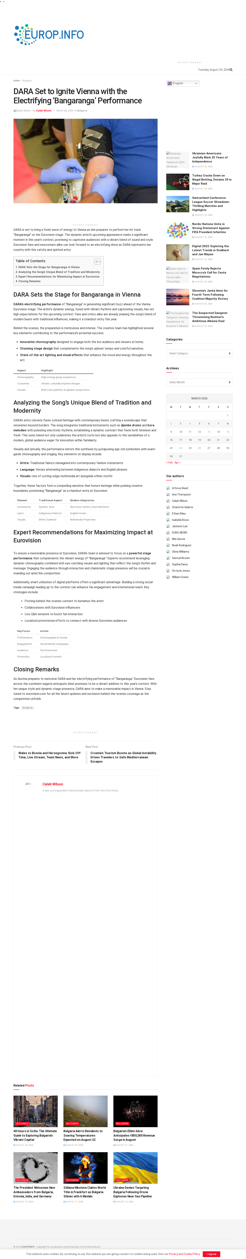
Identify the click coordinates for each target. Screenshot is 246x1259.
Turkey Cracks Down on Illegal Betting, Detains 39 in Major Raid (212, 179)
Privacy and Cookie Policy (184, 1254)
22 (227, 439)
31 (180, 456)
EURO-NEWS (179, 532)
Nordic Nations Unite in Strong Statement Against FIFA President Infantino (211, 228)
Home (16, 80)
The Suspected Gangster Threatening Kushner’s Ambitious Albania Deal (210, 317)
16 (171, 439)
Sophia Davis (180, 564)
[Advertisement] (190, 31)
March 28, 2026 (65, 110)
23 (171, 448)
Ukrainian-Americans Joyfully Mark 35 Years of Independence (210, 157)
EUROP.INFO (28, 1247)
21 (218, 439)
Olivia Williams (180, 551)
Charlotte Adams (182, 507)
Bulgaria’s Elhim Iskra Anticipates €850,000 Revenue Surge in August (134, 1135)
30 (171, 456)
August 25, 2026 (24, 1145)
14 (218, 431)
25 (190, 448)
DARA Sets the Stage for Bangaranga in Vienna (49, 267)
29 (227, 448)
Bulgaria (27, 80)
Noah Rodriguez (181, 545)
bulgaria (28, 707)
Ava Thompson (181, 494)
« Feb (169, 462)
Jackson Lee (180, 526)
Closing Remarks (29, 281)
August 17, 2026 (74, 1201)
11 (190, 431)
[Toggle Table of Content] (95, 261)
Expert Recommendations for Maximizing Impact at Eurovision (59, 276)
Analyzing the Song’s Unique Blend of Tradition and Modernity (59, 272)
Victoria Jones (181, 570)
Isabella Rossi (180, 519)
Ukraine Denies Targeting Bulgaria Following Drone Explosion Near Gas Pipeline (132, 1192)
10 (180, 431)
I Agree (211, 1254)
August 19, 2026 (24, 1201)
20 (209, 439)
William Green (180, 577)
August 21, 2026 (124, 1145)
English (177, 83)
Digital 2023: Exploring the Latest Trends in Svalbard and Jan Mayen (210, 250)
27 (209, 448)
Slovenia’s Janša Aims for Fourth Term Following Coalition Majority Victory (210, 294)
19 (199, 439)
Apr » (178, 462)
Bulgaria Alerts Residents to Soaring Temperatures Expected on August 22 (83, 1135)
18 (190, 439)
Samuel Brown (181, 558)
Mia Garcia (178, 538)
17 (180, 439)
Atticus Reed (180, 488)
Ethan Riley (179, 513)
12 (199, 431)
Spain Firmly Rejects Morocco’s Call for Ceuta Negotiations (209, 272)
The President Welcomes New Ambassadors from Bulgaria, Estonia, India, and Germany (34, 1192)
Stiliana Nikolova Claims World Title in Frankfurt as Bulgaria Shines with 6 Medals (84, 1192)
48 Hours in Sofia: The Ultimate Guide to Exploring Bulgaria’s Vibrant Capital (35, 1135)
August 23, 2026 (74, 1145)
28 (218, 448)
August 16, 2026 (124, 1201)
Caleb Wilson (44, 110)
